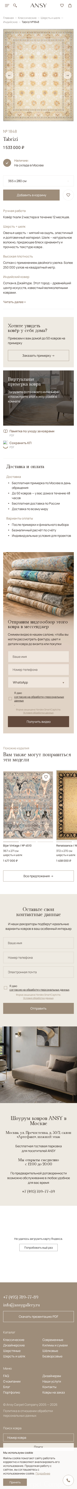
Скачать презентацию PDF (38, 1316)
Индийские (10, 22)
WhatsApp (20, 682)
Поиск (38, 1447)
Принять (15, 1482)
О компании (12, 1381)
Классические (27, 18)
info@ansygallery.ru (21, 1305)
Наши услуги (51, 1381)
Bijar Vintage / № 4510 (17, 845)
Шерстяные (12, 1351)
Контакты (49, 1387)
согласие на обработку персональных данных (39, 699)
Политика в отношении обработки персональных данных (28, 1413)
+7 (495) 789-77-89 (38, 1191)
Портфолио (11, 1392)
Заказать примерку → (38, 355)
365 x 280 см (17, 181)
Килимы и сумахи (55, 1345)
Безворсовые (52, 1356)
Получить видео (39, 721)
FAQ (6, 1376)
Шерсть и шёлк (14, 1356)
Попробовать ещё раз (38, 1247)
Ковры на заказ (53, 1392)
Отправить (38, 1008)
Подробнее (43, 1473)
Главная (8, 18)
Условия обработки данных (38, 712)
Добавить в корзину (31, 195)
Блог (6, 1387)
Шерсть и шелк (51, 18)
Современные (52, 1340)
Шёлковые (50, 1351)
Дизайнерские (14, 1345)
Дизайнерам (51, 1376)
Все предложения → (38, 876)
